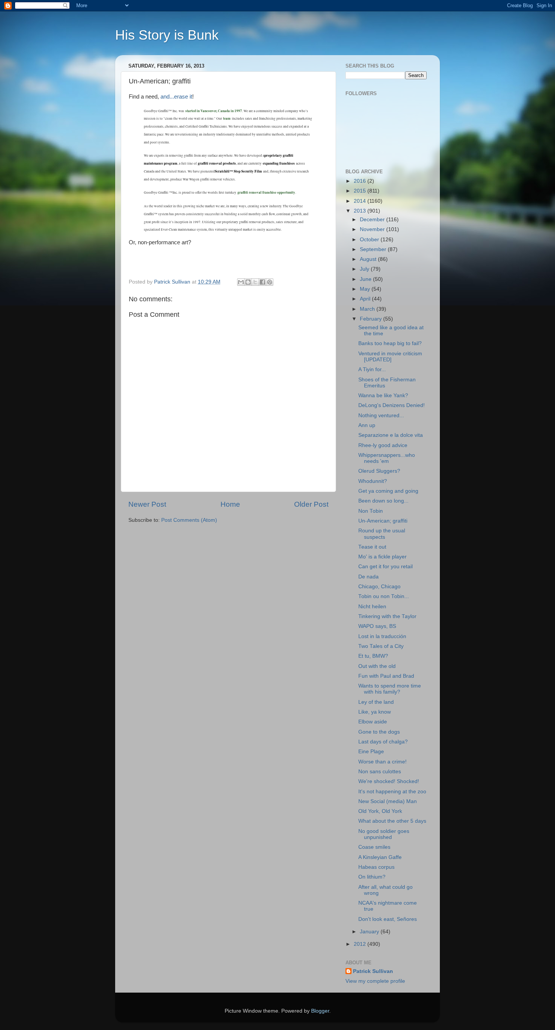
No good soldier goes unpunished (383, 834)
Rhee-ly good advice (382, 445)
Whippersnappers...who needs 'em (386, 458)
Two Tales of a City (381, 646)
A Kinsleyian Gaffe (380, 857)
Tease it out (372, 547)
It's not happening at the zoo (392, 791)
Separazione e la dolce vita (390, 435)
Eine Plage (371, 751)
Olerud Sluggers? (379, 471)
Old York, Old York (380, 811)
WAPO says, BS (377, 626)
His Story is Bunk (167, 35)
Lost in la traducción (382, 636)
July (365, 269)
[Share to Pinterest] (269, 282)
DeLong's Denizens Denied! (391, 405)
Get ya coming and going (388, 491)
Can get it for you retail (385, 566)
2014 (360, 201)
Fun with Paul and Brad (386, 676)
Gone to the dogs (379, 732)
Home (230, 504)
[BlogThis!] (248, 282)
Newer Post (147, 504)
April (366, 299)
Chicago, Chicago (379, 586)
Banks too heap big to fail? (390, 343)
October (370, 239)
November (373, 229)
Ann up (366, 425)
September (374, 249)
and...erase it (176, 97)
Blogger (320, 1011)
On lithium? (371, 877)
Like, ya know (374, 712)
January (370, 931)
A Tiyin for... (372, 369)
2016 (360, 181)
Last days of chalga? (383, 742)
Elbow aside (372, 722)
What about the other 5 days (392, 821)
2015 (360, 191)
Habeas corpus (376, 867)
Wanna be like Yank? (383, 395)
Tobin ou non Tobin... (383, 596)
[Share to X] (255, 282)
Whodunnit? (372, 481)
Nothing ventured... (381, 415)
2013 (360, 211)
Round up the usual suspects (381, 534)
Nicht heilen (372, 606)
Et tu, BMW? (373, 656)
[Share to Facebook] (262, 282)
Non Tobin (370, 511)
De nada (368, 577)
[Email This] (241, 282)
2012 (360, 944)
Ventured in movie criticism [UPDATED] (390, 356)
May (366, 289)
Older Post (311, 504)
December (373, 219)
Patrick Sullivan (373, 971)
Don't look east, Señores (387, 919)
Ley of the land (376, 702)
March (368, 309)
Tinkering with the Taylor (387, 616)
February (371, 319)
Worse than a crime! (382, 762)
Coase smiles (374, 847)
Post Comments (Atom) (189, 520)
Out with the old (377, 666)
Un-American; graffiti (382, 521)
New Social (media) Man (387, 801)
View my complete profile (375, 981)
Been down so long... (383, 501)
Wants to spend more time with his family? (389, 689)
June (366, 279)
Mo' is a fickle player (382, 557)
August (369, 259)
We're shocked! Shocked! (388, 781)
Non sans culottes (379, 771)
